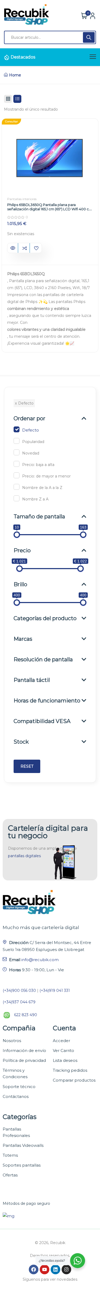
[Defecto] (16, 429)
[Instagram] (66, 1269)
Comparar (24, 248)
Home (15, 75)
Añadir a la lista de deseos (36, 248)
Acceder (61, 1040)
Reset (27, 766)
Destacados (23, 57)
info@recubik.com (40, 959)
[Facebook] (33, 1269)
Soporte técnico (19, 1086)
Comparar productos (74, 1080)
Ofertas (10, 1175)
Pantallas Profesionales (16, 1132)
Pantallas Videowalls (23, 1145)
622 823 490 (25, 1014)
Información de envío (24, 1050)
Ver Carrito (63, 1050)
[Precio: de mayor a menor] (16, 475)
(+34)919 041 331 (54, 990)
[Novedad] (16, 452)
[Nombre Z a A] (16, 498)
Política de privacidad (24, 1060)
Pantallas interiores (22, 199)
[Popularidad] (16, 441)
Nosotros (12, 1040)
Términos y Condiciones (15, 1073)
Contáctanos (16, 1096)
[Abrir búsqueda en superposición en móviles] (50, 37)
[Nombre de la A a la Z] (16, 487)
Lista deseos (65, 1060)
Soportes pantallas (22, 1165)
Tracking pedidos (70, 1070)
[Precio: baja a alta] (16, 464)
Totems (10, 1155)
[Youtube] (44, 1269)
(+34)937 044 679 (19, 1002)
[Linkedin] (55, 1269)
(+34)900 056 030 (19, 990)
